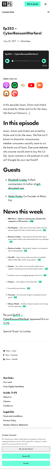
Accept (26, 463)
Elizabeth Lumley (17, 180)
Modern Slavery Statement (15, 424)
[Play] (7, 61)
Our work (7, 382)
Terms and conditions (12, 416)
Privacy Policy (9, 420)
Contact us (8, 405)
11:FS (6, 323)
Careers (6, 401)
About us (7, 396)
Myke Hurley (15, 196)
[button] (45, 4)
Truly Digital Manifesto (13, 386)
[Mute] (44, 61)
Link (44, 230)
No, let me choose (26, 449)
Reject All (26, 456)
